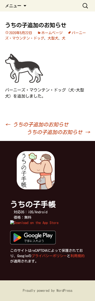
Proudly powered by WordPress (47, 290)
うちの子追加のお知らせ (36, 124)
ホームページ (52, 33)
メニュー (13, 5)
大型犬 (53, 38)
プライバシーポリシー (49, 256)
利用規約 (77, 256)
